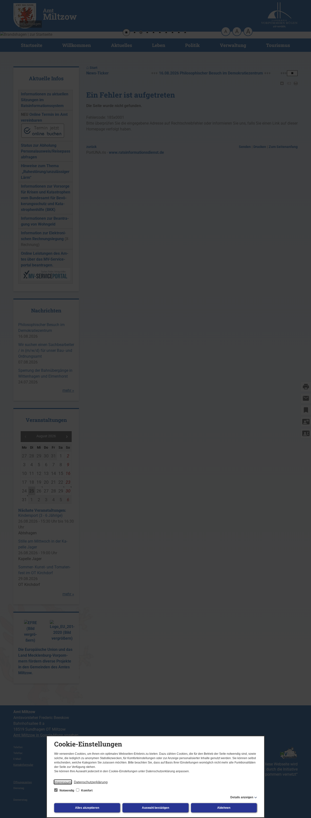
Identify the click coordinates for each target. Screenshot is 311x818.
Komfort (86, 790)
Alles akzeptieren (87, 807)
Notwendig (67, 790)
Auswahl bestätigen (155, 807)
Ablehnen (223, 807)
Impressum (62, 782)
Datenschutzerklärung (91, 782)
